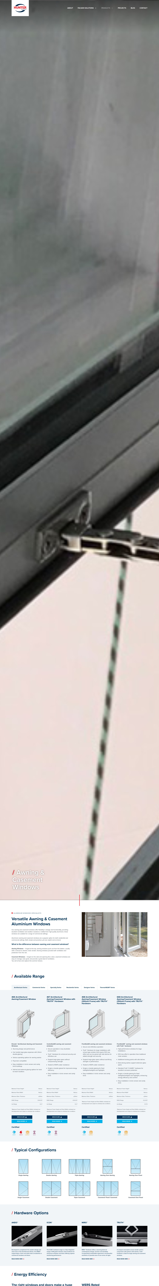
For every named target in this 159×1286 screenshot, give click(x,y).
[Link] (20, 8)
